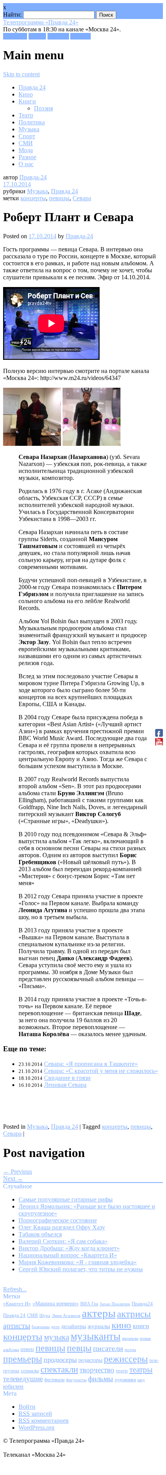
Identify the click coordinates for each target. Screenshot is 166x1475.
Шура (44, 1315)
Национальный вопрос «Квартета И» (68, 1255)
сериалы (30, 1371)
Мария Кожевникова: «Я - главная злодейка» (78, 1262)
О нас (26, 164)
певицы (59, 198)
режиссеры (126, 1358)
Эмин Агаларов (66, 1315)
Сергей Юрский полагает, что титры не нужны (81, 1269)
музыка (56, 1337)
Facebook (15, 36)
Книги (27, 101)
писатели (108, 1348)
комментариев (44, 1420)
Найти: (12, 14)
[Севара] (32, 443)
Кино (26, 94)
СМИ (26, 143)
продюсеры (60, 1359)
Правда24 (142, 1304)
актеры (98, 1313)
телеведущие (23, 1379)
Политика (32, 122)
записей (35, 1413)
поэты (130, 1349)
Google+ (58, 36)
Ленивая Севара (65, 1084)
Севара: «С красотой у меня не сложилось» (101, 1071)
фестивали (54, 1379)
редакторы (90, 1360)
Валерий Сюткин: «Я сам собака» (63, 1241)
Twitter (37, 36)
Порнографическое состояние (58, 1220)
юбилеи (13, 1386)
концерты (33, 198)
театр (122, 1371)
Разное (27, 157)
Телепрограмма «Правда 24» (40, 22)
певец (27, 1349)
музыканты (95, 1336)
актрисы (134, 1313)
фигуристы (76, 1379)
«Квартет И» (17, 1304)
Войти (27, 1406)
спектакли (59, 1369)
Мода (26, 150)
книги (141, 1326)
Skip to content (21, 74)
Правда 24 (32, 87)
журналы (99, 1326)
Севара (82, 198)
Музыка (29, 129)
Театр (26, 115)
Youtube (80, 36)
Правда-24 (33, 177)
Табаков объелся (40, 1234)
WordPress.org (36, 1427)
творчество (97, 1370)
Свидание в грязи (67, 1077)
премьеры (22, 1359)
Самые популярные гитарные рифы (66, 1199)
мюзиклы (130, 1338)
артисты (16, 1325)
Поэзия (43, 108)
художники (125, 1379)
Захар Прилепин (115, 1303)
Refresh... (15, 1289)
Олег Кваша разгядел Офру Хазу (62, 1227)
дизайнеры (73, 1326)
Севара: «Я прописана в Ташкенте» (91, 1064)
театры (140, 1369)
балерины (40, 1326)
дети (55, 1327)
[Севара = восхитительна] (91, 443)
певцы (79, 1348)
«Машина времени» (55, 1304)
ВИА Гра (89, 1304)
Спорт (27, 136)
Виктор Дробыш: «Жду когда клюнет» (69, 1248)
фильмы (100, 1379)
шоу (141, 1379)
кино (121, 1325)
